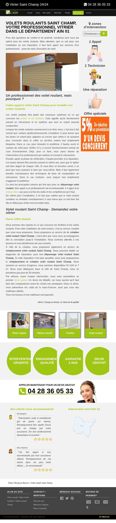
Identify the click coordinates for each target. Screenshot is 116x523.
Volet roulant (21, 501)
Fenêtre (10, 501)
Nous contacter (40, 508)
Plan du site (39, 501)
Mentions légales (41, 505)
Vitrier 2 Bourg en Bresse (18, 483)
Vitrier (10, 505)
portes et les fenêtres (32, 118)
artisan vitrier (12, 192)
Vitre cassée (12, 497)
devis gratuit (20, 280)
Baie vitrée (24, 497)
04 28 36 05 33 (99, 4)
